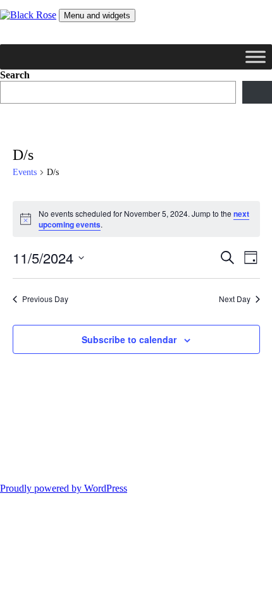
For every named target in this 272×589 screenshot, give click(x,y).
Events (25, 172)
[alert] (136, 219)
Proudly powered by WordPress (63, 488)
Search (15, 75)
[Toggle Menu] (255, 57)
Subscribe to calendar (129, 339)
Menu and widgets (97, 15)
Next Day (234, 299)
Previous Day (45, 299)
